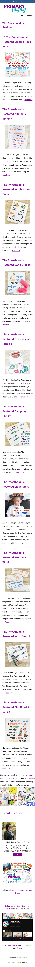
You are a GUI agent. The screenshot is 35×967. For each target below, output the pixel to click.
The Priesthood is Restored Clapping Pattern (14, 411)
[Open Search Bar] (22, 15)
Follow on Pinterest (11, 945)
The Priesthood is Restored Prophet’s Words (14, 557)
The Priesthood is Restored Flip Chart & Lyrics (15, 707)
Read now (28, 100)
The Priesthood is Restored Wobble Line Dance (16, 189)
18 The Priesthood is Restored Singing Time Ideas (16, 42)
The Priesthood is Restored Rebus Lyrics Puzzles (16, 339)
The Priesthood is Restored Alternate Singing (14, 114)
